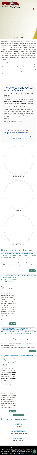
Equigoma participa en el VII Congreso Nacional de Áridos (8, 279)
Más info (18, 453)
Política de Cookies (19, 447)
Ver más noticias (18, 415)
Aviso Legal (10, 447)
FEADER (27, 447)
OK (34, 451)
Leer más (32, 270)
